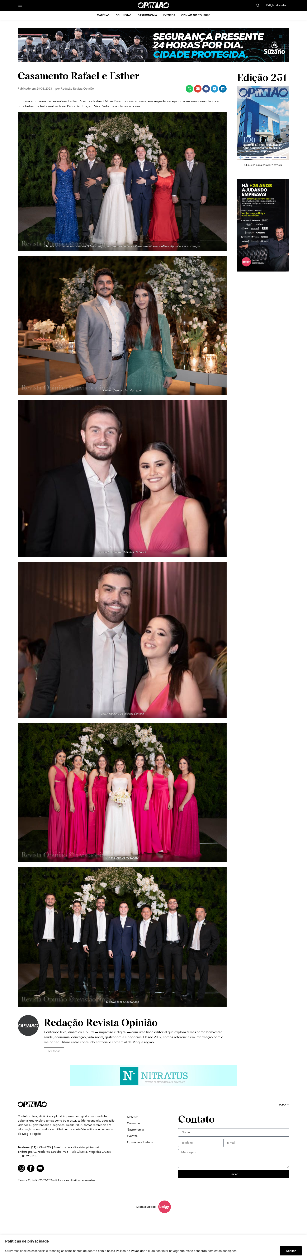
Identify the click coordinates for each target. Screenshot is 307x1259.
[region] (153, 1247)
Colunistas (123, 15)
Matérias (103, 15)
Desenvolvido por (146, 1206)
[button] (189, 89)
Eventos (169, 15)
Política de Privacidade (131, 1251)
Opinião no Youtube (195, 15)
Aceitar (291, 1251)
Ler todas (54, 1051)
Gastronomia (147, 15)
